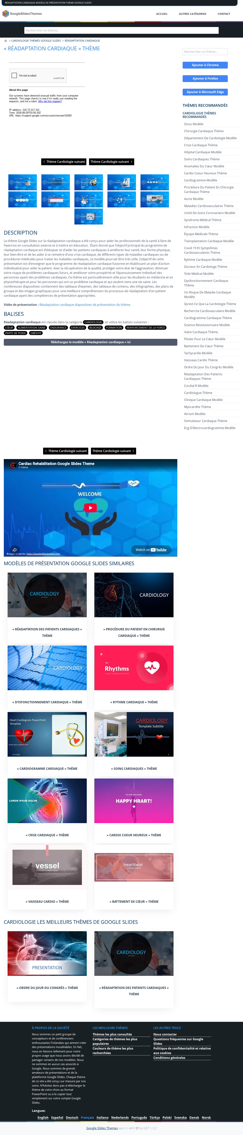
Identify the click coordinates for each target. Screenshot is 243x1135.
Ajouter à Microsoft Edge (205, 92)
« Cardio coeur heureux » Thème (134, 835)
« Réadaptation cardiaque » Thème (52, 48)
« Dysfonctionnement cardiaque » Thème (47, 702)
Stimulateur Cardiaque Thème (205, 421)
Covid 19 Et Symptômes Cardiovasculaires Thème (202, 250)
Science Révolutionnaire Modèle (207, 325)
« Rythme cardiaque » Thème (134, 702)
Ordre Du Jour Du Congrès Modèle (208, 367)
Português (139, 1117)
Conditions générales (169, 1058)
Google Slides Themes (102, 1128)
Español (57, 1117)
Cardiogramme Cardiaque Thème (208, 318)
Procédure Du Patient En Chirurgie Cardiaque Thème (209, 189)
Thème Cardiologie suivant (65, 162)
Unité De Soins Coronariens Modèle (209, 213)
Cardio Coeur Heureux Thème (205, 173)
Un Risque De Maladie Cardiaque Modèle (207, 294)
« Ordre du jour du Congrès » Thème (47, 988)
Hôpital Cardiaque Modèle (203, 152)
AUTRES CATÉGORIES (192, 14)
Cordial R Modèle (196, 386)
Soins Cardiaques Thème (202, 159)
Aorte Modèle (194, 199)
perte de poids (15, 333)
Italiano (103, 1117)
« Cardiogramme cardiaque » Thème (47, 769)
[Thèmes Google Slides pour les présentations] (6, 40)
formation (114, 327)
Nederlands (120, 1117)
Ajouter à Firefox (205, 78)
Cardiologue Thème (198, 393)
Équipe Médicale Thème (201, 234)
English (43, 1117)
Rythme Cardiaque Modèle (203, 260)
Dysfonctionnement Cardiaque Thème (206, 283)
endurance (58, 327)
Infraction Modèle (196, 227)
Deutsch (72, 1117)
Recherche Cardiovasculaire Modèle (209, 311)
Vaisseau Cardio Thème (201, 360)
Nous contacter (165, 1034)
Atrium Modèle (194, 414)
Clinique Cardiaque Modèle (203, 400)
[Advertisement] (90, 396)
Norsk (206, 1117)
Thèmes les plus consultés (112, 1034)
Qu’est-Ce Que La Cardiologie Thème (210, 304)
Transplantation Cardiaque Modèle (209, 241)
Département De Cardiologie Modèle (210, 138)
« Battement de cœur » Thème (134, 901)
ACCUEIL (162, 14)
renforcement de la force (146, 327)
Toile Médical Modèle (199, 274)
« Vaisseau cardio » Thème (47, 901)
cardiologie (93, 322)
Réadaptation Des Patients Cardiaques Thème (203, 376)
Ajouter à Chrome (205, 65)
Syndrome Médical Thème (202, 220)
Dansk (194, 1117)
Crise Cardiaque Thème (201, 145)
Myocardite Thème (197, 407)
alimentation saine (32, 327)
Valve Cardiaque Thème (201, 332)
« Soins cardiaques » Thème (134, 769)
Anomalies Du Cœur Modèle (204, 166)
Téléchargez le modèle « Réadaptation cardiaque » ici (91, 342)
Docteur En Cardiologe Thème (205, 267)
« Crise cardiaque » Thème (47, 835)
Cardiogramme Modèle (200, 180)
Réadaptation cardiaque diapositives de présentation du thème (84, 305)
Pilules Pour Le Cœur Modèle (204, 339)
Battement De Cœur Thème (203, 346)
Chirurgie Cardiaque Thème (204, 131)
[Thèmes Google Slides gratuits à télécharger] (22, 14)
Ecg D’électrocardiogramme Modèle (209, 428)
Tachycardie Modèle (198, 353)
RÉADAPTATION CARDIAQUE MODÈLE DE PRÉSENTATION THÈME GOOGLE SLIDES (48, 2)
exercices (78, 327)
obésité (36, 333)
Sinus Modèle (193, 124)
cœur (9, 327)
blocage (95, 327)
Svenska (180, 1117)
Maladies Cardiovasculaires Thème (209, 206)
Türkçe (155, 1117)
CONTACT (224, 14)
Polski (167, 1117)
